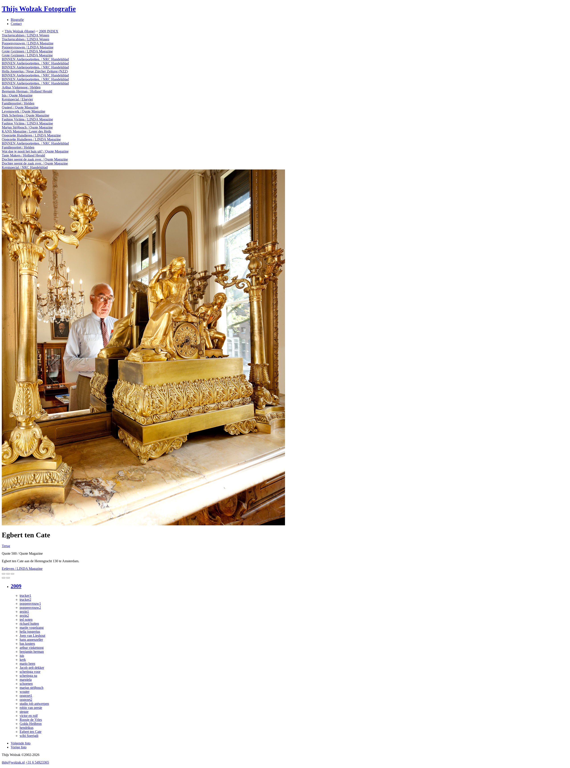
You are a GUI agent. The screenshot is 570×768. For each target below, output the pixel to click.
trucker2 (25, 599)
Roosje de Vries (31, 720)
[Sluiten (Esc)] (3, 573)
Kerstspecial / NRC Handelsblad (25, 167)
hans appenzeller (31, 639)
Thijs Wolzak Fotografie (39, 9)
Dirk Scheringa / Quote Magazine (25, 115)
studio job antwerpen (34, 704)
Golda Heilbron (31, 724)
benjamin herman (32, 651)
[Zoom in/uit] (12, 573)
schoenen (26, 683)
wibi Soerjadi (29, 736)
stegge (24, 712)
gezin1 (24, 611)
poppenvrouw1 (30, 603)
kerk (23, 659)
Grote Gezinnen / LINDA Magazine (27, 51)
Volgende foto (21, 743)
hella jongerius (30, 631)
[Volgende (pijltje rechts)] (8, 578)
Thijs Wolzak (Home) (20, 31)
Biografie (17, 20)
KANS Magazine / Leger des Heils (26, 131)
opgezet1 (26, 695)
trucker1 (25, 595)
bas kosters (27, 643)
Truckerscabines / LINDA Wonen (25, 35)
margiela (26, 679)
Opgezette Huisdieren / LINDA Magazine (31, 135)
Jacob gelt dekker (32, 667)
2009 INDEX (48, 31)
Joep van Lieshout (32, 635)
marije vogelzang (32, 627)
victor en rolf (29, 716)
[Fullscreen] (8, 573)
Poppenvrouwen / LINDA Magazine (27, 43)
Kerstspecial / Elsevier (17, 99)
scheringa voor (30, 671)
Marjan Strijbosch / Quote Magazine (27, 127)
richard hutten (29, 623)
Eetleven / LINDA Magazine (22, 568)
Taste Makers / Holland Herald (23, 155)
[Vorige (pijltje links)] (3, 578)
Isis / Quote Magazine (17, 95)
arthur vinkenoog (32, 647)
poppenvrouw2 (30, 607)
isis (22, 655)
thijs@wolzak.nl (13, 762)
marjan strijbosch (31, 687)
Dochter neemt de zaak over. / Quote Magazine (35, 159)
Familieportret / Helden (18, 103)
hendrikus (26, 728)
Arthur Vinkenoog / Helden (21, 87)
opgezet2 (26, 699)
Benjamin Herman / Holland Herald (27, 91)
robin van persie (31, 708)
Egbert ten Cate (30, 732)
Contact (16, 24)
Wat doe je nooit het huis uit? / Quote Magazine (35, 151)
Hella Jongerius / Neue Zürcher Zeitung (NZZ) (35, 71)
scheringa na (28, 675)
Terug (6, 546)
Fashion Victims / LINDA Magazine (27, 119)
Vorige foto (18, 747)
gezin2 (24, 615)
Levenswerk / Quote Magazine (23, 111)
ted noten (26, 619)
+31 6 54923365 (37, 762)
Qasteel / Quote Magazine (20, 107)
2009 (16, 586)
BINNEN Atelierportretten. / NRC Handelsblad (35, 59)
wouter (24, 691)
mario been (27, 663)
